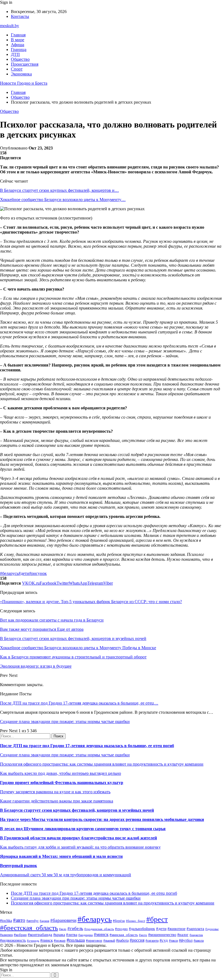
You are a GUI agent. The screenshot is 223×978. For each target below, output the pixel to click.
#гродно (121, 929)
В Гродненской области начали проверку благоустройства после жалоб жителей (78, 838)
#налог (182, 935)
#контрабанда (40, 934)
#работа (122, 940)
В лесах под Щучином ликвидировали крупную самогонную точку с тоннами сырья (83, 828)
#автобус (32, 921)
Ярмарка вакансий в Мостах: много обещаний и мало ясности (61, 856)
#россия (137, 940)
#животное (176, 929)
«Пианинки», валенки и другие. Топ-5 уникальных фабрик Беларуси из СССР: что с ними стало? (91, 601)
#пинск (46, 940)
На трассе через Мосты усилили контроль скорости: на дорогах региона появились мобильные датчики (102, 819)
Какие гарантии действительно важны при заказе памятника (56, 801)
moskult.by (9, 25)
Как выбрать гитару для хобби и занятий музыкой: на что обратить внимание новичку (80, 847)
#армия (44, 920)
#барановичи (63, 920)
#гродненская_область (99, 929)
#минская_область (124, 935)
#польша (76, 940)
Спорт (17, 69)
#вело (62, 929)
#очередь (33, 940)
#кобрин (20, 935)
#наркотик (196, 934)
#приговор (94, 940)
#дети (23, 573)
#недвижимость (13, 940)
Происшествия (24, 64)
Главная (18, 35)
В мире (17, 39)
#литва (71, 935)
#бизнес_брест (135, 920)
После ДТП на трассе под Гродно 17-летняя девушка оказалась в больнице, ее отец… (79, 703)
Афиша (17, 44)
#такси (173, 940)
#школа (199, 940)
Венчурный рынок (18, 865)
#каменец (6, 935)
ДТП (15, 54)
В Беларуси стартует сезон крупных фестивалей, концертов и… (59, 190)
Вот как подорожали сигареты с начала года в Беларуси (52, 620)
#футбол (186, 940)
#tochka (6, 920)
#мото (143, 934)
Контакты (20, 16)
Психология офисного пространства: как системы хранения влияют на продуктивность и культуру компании (101, 764)
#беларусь (9, 573)
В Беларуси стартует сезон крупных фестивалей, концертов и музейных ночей (77, 810)
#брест (157, 919)
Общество (20, 59)
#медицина (85, 934)
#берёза (119, 921)
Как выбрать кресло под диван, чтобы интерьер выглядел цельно (60, 773)
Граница (18, 49)
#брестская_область (29, 928)
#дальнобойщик (142, 929)
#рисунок (38, 573)
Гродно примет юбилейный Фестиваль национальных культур (61, 782)
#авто (19, 920)
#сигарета (152, 940)
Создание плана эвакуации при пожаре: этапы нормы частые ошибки (65, 721)
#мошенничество (162, 934)
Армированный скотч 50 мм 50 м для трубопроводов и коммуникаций (65, 874)
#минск (101, 934)
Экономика (21, 74)
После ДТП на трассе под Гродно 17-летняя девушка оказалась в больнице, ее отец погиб (87, 745)
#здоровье (212, 929)
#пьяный (109, 940)
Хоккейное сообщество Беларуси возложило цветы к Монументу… (63, 199)
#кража (59, 935)
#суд (164, 940)
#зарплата (195, 928)
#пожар (60, 940)
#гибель (75, 928)
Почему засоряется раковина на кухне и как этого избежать (55, 791)
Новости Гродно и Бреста (23, 83)
